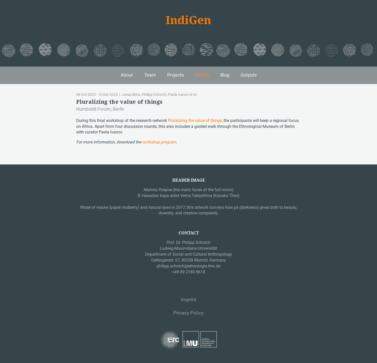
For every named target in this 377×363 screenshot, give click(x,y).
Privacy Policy (188, 313)
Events (202, 75)
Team (150, 75)
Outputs (249, 75)
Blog (224, 75)
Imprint (188, 300)
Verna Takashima (196, 195)
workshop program (159, 142)
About (127, 75)
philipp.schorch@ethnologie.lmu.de (188, 266)
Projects (175, 75)
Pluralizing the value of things (195, 120)
